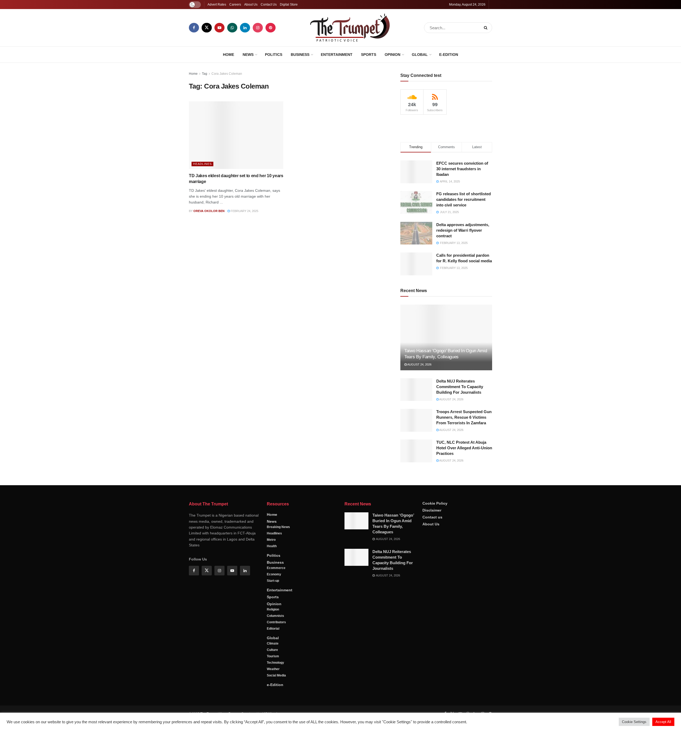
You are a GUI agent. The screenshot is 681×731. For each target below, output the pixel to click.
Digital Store (289, 4)
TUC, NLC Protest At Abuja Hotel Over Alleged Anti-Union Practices (464, 534)
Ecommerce (276, 654)
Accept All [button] (663, 722)
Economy (274, 660)
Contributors (276, 708)
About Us (251, 4)
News (248, 54)
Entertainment (336, 54)
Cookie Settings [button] (634, 722)
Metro (271, 626)
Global (420, 54)
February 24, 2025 (244, 211)
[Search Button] (486, 27)
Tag (204, 74)
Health (272, 632)
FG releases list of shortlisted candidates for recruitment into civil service (463, 285)
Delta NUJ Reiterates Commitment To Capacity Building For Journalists (459, 472)
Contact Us (269, 4)
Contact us (432, 603)
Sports (368, 54)
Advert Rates (216, 4)
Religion (273, 695)
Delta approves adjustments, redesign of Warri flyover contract (462, 316)
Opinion (392, 54)
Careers (235, 4)
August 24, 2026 (419, 450)
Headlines (202, 163)
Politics (273, 54)
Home (228, 54)
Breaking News (278, 613)
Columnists (275, 702)
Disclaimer (431, 596)
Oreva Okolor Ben (209, 211)
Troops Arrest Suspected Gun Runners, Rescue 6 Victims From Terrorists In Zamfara (464, 503)
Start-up (273, 666)
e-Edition (448, 54)
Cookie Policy (434, 589)
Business (300, 54)
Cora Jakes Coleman (226, 74)
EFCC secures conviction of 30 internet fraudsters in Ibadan (462, 254)
